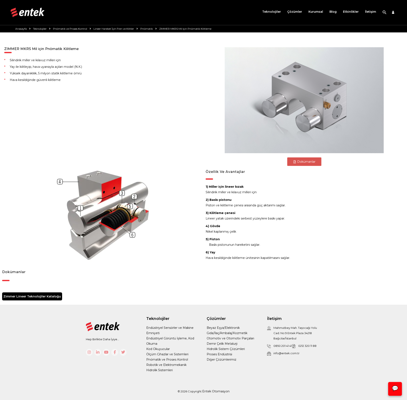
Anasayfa (21, 28)
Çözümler (294, 12)
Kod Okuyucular (158, 349)
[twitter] (123, 352)
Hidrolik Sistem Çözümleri (226, 349)
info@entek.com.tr (286, 353)
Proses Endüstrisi (219, 354)
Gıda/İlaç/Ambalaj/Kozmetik (227, 333)
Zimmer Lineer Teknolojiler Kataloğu (32, 296)
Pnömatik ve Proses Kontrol (167, 359)
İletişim (370, 12)
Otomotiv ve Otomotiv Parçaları (230, 338)
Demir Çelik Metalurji (222, 344)
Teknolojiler (271, 12)
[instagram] (89, 352)
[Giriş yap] (393, 12)
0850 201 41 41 (282, 345)
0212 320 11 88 (307, 345)
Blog (333, 12)
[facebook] (114, 352)
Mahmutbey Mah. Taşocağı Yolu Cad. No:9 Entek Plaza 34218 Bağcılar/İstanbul (295, 333)
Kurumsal (315, 12)
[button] (384, 12)
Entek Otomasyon (216, 391)
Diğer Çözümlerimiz (221, 359)
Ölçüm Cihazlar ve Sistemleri (167, 354)
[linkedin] (97, 352)
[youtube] (106, 352)
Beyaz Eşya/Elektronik (223, 328)
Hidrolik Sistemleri (159, 370)
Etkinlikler (351, 12)
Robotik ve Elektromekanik (166, 365)
